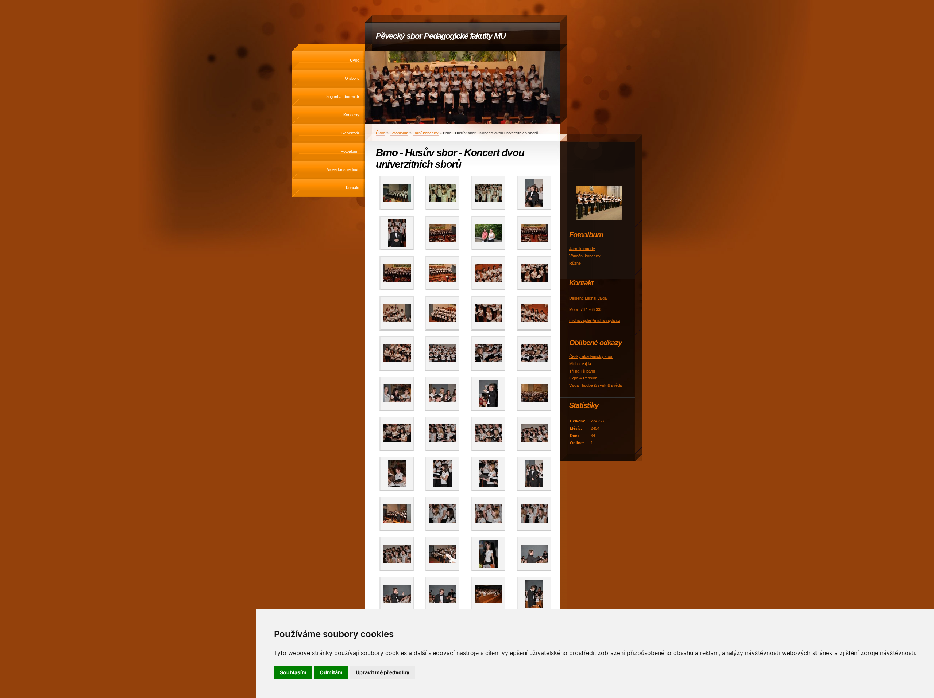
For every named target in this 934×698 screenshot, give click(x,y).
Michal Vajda (580, 364)
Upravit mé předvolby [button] (382, 672)
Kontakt (352, 188)
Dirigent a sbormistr (342, 96)
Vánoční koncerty (585, 256)
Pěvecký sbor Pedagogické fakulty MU (441, 35)
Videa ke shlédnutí (343, 169)
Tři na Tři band (582, 371)
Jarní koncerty (426, 133)
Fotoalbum (350, 151)
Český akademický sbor (591, 356)
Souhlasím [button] (293, 672)
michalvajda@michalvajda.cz (594, 320)
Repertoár (350, 133)
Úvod (354, 60)
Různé (575, 263)
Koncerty (351, 115)
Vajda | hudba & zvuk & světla (595, 385)
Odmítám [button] (331, 672)
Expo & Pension (583, 378)
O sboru (352, 78)
